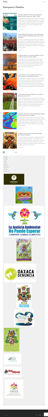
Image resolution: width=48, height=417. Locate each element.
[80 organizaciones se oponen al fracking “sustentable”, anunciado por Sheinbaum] (10, 140)
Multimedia (6, 165)
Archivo (5, 161)
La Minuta (6, 157)
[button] (44, 1)
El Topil (5, 169)
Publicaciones (6, 167)
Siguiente (16, 152)
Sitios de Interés (7, 171)
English (5, 163)
